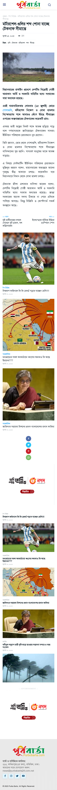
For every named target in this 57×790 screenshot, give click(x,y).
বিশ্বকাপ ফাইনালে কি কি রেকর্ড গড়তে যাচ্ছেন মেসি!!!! (23, 516)
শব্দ (27, 43)
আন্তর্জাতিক (6, 556)
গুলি (9, 43)
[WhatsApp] (28, 457)
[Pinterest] (28, 451)
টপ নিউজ (5, 514)
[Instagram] (11, 776)
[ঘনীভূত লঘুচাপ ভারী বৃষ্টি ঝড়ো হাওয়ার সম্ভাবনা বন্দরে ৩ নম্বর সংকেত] (28, 668)
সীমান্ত (32, 43)
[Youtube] (23, 776)
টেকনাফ (14, 43)
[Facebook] (28, 438)
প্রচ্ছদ (5, 16)
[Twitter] (28, 445)
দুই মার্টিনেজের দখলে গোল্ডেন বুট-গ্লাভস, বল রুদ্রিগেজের (12, 222)
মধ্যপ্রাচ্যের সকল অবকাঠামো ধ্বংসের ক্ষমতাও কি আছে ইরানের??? (24, 560)
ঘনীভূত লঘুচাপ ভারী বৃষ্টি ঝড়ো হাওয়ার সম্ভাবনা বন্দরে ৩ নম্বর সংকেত (26, 646)
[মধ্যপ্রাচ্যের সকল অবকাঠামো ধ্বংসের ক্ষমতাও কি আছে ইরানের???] (28, 582)
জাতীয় (4, 642)
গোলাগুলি (7, 110)
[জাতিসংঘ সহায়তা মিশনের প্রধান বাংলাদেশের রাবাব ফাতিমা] (28, 623)
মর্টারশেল (22, 43)
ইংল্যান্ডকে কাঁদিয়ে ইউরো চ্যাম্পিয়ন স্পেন (43, 221)
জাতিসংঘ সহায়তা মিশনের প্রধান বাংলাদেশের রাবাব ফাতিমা (26, 602)
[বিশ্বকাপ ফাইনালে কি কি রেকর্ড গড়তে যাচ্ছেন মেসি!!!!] (28, 537)
